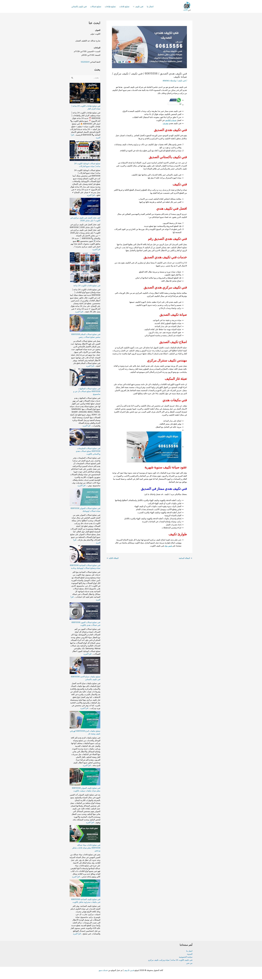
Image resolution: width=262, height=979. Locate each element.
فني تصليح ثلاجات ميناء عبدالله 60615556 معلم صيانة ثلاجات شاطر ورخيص (86, 848)
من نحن (189, 963)
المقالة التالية (113, 558)
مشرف (165, 123)
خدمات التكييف (170, 120)
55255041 (85, 62)
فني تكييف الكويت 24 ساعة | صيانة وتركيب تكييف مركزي (170, 960)
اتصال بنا (150, 6)
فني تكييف (139, 6)
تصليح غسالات (95, 6)
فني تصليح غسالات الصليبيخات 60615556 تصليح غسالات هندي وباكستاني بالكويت (88, 451)
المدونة (189, 954)
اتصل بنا (189, 951)
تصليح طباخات (110, 6)
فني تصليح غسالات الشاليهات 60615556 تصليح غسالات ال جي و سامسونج (86, 391)
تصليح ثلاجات (124, 6)
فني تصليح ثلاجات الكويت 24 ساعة (86, 285)
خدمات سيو (103, 970)
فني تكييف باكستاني (79, 6)
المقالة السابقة (185, 558)
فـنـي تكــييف (129, 970)
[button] (134, 6)
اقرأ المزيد (91, 195)
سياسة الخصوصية (185, 957)
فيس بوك (168, 546)
